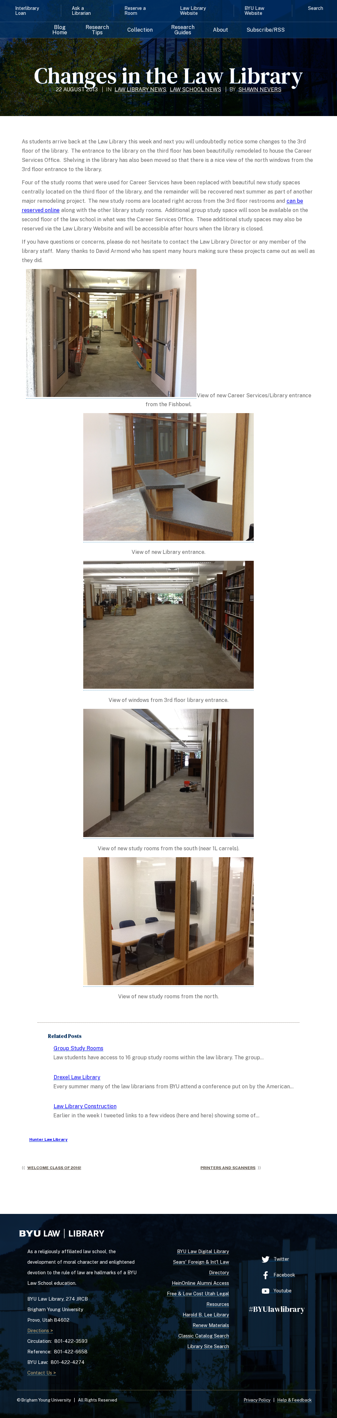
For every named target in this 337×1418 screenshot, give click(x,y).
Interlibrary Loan (27, 10)
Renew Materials (211, 1325)
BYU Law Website (254, 10)
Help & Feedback (294, 1400)
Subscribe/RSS (265, 30)
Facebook (282, 1275)
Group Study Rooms (78, 1048)
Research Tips (97, 30)
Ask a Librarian (81, 10)
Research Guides (182, 30)
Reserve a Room (135, 10)
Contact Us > (41, 1372)
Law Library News (140, 89)
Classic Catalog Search (203, 1336)
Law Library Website (193, 10)
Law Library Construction (85, 1106)
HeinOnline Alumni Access (200, 1283)
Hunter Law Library (48, 1139)
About (220, 30)
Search (315, 8)
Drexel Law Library (77, 1077)
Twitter (279, 1259)
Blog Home (59, 30)
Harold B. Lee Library (206, 1314)
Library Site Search (208, 1346)
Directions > (40, 1330)
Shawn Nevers (259, 89)
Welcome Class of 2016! (54, 1167)
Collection (140, 30)
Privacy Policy (257, 1400)
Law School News (195, 89)
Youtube (281, 1290)
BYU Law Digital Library (203, 1251)
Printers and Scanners (227, 1167)
